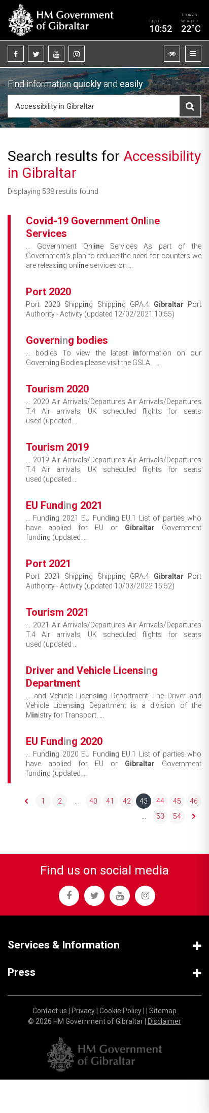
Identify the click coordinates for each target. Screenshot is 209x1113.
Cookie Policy (120, 1011)
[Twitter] (36, 54)
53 (160, 816)
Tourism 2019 (57, 447)
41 (110, 801)
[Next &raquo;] (193, 816)
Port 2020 (48, 292)
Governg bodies (67, 340)
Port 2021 (48, 564)
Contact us (49, 1011)
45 (177, 801)
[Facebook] (16, 54)
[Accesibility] (172, 54)
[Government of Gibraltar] (61, 20)
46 (194, 801)
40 (93, 801)
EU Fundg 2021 (64, 505)
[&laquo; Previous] (26, 801)
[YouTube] (56, 54)
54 (177, 816)
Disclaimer (164, 1021)
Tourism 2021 (57, 612)
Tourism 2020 (57, 389)
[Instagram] (76, 54)
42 (127, 801)
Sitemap (163, 1011)
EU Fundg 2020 (64, 741)
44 (160, 801)
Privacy (83, 1011)
